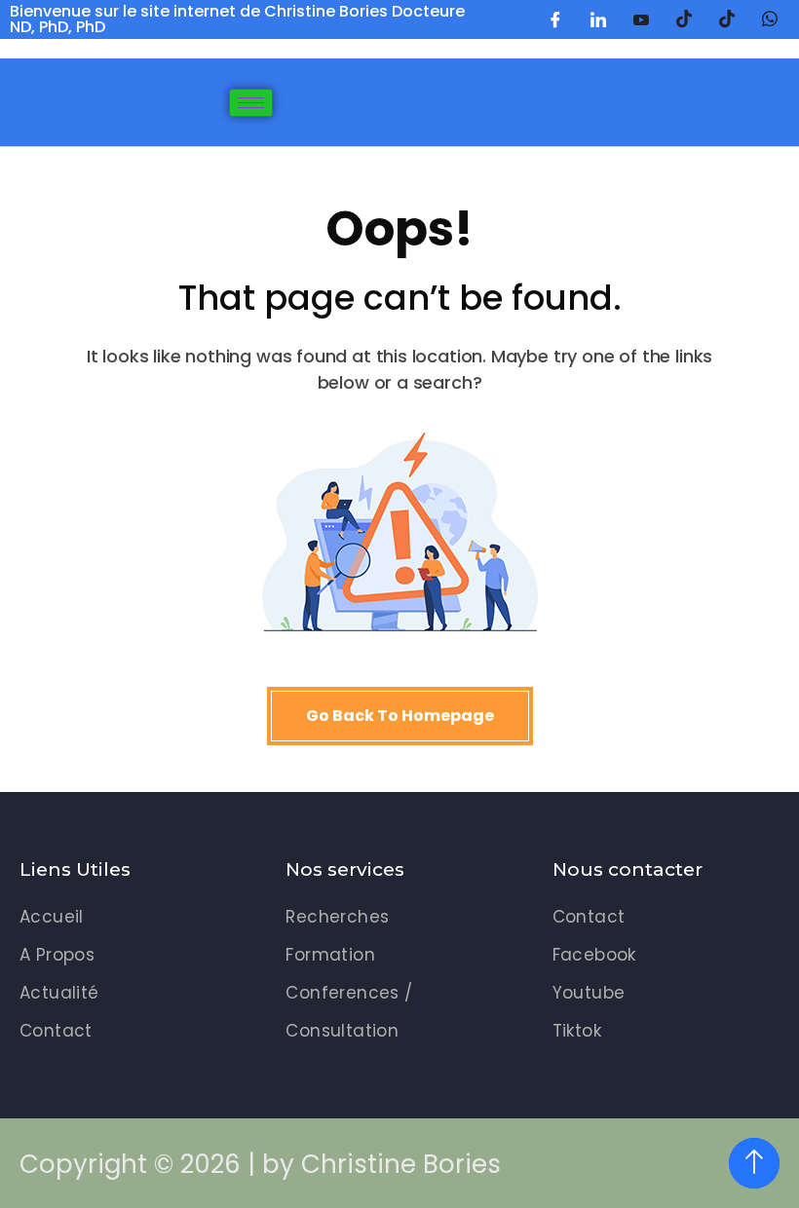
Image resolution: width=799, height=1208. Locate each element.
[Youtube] (641, 19)
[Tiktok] (727, 19)
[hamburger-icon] (251, 103)
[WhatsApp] (769, 19)
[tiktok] (684, 19)
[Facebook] (555, 19)
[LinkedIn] (598, 19)
